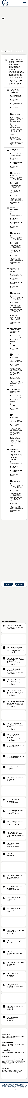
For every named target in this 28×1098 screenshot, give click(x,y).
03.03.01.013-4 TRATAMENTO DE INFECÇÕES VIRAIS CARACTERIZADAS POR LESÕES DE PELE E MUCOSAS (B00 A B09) (16, 140)
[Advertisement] (14, 35)
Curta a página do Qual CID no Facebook (12, 51)
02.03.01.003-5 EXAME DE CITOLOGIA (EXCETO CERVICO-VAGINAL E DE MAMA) (16, 119)
